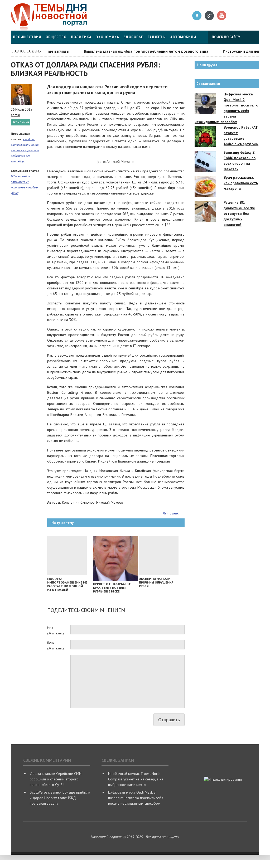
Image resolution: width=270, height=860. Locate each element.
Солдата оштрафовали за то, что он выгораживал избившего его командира (25, 150)
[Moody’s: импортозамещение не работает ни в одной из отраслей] (67, 574)
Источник (171, 513)
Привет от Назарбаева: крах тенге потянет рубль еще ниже (112, 587)
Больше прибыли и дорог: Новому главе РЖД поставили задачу (60, 798)
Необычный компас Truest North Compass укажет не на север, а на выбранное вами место (135, 779)
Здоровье (133, 37)
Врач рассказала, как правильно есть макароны (241, 183)
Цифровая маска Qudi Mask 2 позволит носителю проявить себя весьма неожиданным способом (135, 798)
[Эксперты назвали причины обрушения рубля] (159, 574)
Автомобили (183, 37)
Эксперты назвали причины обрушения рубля (156, 582)
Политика (81, 37)
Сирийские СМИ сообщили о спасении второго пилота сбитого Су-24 (55, 779)
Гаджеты (157, 37)
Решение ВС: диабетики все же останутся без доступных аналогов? (239, 213)
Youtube (222, 16)
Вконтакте (197, 16)
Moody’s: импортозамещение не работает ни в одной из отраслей (67, 584)
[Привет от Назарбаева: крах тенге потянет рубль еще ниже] (115, 579)
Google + (209, 16)
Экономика (107, 37)
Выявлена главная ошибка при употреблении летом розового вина (138, 51)
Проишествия (27, 37)
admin (15, 115)
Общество (56, 37)
